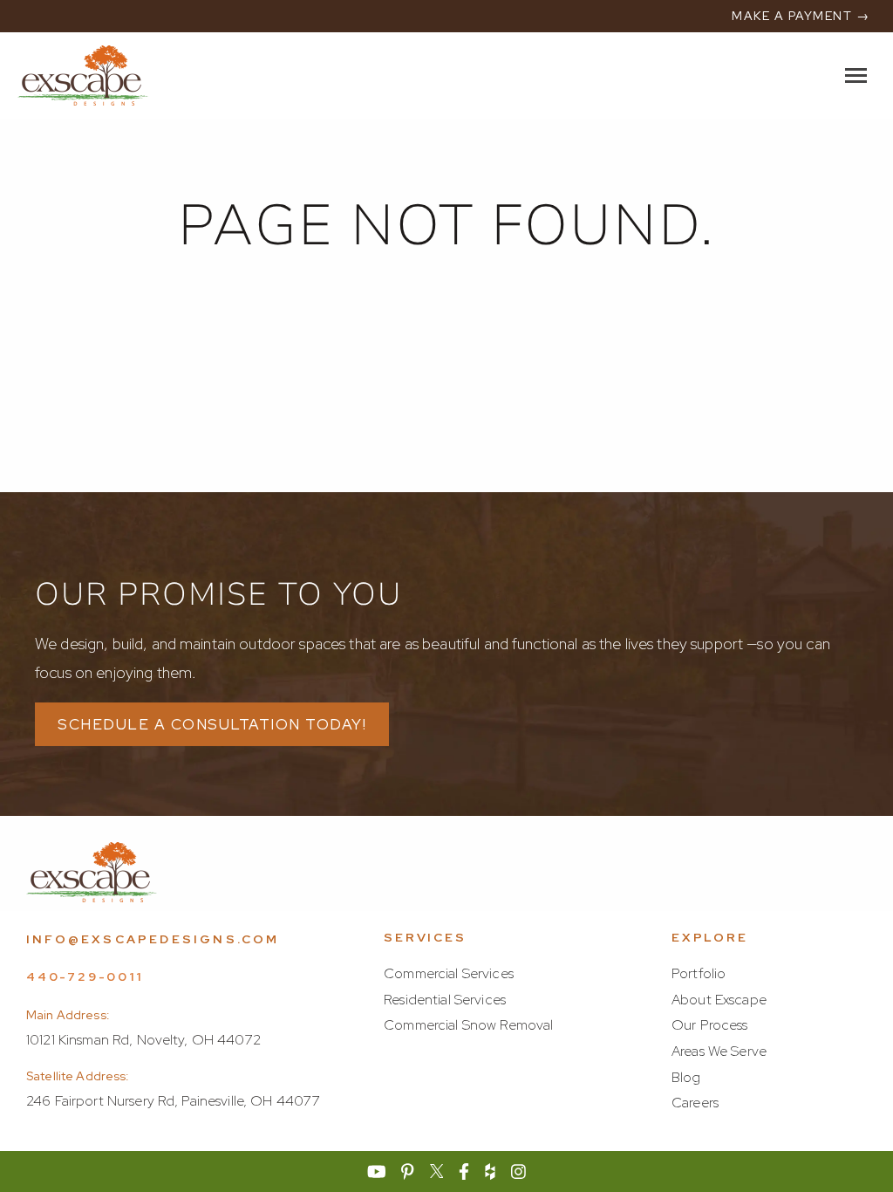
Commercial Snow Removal (468, 1025)
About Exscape (719, 999)
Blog (686, 1077)
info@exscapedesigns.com (153, 939)
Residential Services (445, 999)
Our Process (709, 1025)
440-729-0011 (84, 976)
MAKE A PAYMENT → (800, 16)
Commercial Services (449, 973)
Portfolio (698, 973)
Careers (695, 1102)
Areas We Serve (719, 1051)
